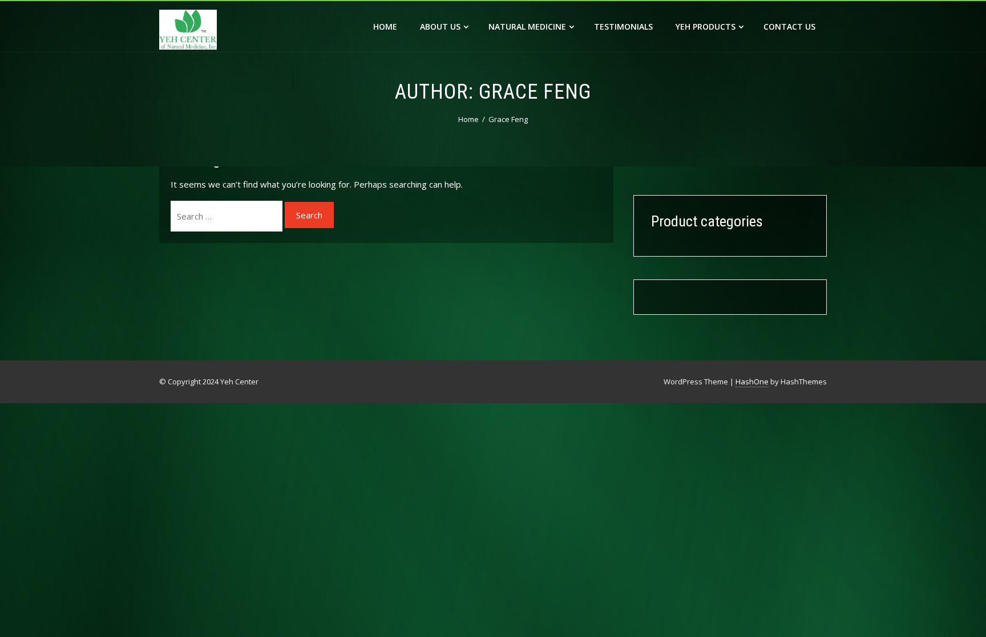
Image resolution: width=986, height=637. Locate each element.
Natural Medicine (527, 26)
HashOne (752, 381)
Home (385, 26)
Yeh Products (706, 26)
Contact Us (789, 26)
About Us (440, 26)
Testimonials (623, 26)
